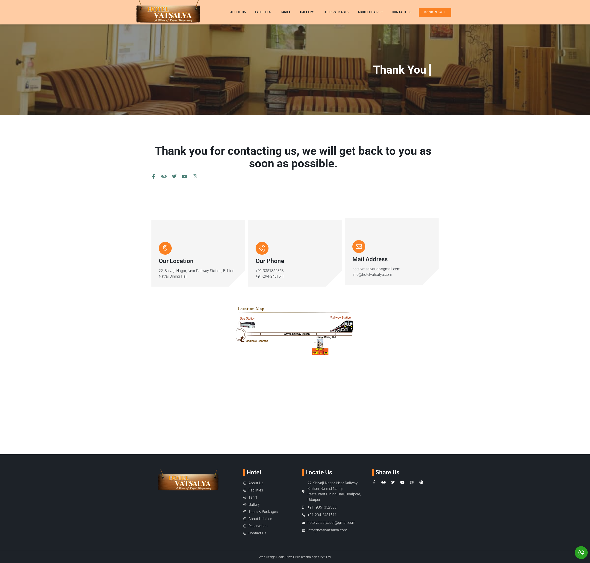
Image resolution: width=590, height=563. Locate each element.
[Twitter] (174, 176)
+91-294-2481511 (270, 276)
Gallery (307, 12)
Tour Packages (335, 12)
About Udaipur (370, 12)
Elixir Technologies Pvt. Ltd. (312, 557)
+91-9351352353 (270, 271)
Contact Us (401, 12)
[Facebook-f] (153, 176)
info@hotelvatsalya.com (372, 276)
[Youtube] (184, 176)
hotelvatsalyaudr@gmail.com (376, 271)
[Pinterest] (421, 482)
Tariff (285, 12)
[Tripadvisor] (164, 176)
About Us (238, 12)
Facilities (263, 12)
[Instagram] (195, 176)
